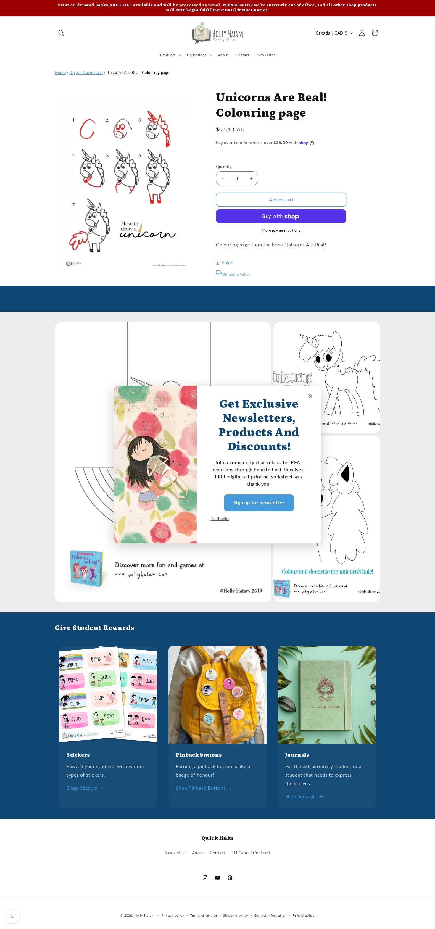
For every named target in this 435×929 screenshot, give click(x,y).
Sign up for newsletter (258, 502)
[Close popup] (310, 396)
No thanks (219, 518)
